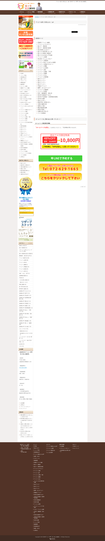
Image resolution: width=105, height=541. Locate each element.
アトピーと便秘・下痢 (44, 71)
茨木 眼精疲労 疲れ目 (45, 93)
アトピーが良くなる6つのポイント (27, 107)
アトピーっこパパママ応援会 (39, 507)
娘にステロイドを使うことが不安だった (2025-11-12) (27, 435)
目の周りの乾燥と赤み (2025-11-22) (25, 432)
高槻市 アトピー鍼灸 (44, 42)
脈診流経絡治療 (42, 107)
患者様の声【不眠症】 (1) (25, 303)
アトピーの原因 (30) (23, 269)
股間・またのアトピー (44, 87)
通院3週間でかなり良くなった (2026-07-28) (27, 415)
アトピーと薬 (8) (23, 262)
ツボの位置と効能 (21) (24, 280)
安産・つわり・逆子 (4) (24, 273)
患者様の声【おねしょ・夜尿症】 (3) (25, 318)
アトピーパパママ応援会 (26, 153)
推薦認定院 (23, 82)
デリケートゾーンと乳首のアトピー (26, 137)
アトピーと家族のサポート (45, 64)
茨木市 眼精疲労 (24, 147)
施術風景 (22, 84)
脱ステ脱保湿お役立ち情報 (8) (25, 253)
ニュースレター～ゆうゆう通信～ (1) (25, 337)
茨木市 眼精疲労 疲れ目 (39, 512)
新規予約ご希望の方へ (44, 102)
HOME (22, 73)
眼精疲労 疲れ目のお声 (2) (25, 255)
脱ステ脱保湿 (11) (23, 247)
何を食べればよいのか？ (26, 102)
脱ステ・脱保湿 (42, 46)
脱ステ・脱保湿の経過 (44, 48)
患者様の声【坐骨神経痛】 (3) (25, 307)
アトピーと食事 (42, 57)
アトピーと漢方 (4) (23, 271)
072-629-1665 (23, 367)
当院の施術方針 (42, 104)
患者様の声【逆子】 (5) (24, 293)
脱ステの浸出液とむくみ (45, 51)
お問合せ (22, 156)
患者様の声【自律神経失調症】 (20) (25, 298)
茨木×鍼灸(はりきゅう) (25, 197)
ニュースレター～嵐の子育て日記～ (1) (25, 341)
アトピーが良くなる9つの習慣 (47, 62)
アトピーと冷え (42, 75)
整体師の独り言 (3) (23, 331)
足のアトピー (42, 84)
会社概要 (22, 403)
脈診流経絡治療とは (25, 170)
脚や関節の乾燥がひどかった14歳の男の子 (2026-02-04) (26, 420)
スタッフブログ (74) (23, 328)
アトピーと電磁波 (43, 89)
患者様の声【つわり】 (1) (25, 291)
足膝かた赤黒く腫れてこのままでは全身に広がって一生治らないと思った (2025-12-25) (27, 426)
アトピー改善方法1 (51, 450)
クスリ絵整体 (42, 113)
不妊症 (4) (21, 277)
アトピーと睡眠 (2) (23, 264)
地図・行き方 (23, 79)
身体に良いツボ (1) (23, 282)
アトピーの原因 (42, 91)
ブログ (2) (21, 346)
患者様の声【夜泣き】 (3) (25, 301)
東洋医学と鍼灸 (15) (23, 288)
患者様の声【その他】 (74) (25, 326)
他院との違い (42, 106)
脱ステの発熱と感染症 (44, 53)
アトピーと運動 (42, 66)
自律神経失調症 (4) (23, 275)
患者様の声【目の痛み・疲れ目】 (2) (25, 314)
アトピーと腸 (42, 69)
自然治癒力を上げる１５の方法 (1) (26, 334)
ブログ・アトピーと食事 (39, 509)
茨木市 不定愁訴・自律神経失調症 (48, 97)
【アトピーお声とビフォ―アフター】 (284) (25, 250)
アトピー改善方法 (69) (24, 258)
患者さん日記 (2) (23, 245)
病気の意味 (41, 109)
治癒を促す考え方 (43, 111)
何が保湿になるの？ (44, 49)
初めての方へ (42, 100)
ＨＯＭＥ (37, 16)
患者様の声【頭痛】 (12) (24, 305)
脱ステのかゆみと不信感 (45, 55)
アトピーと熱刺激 (43, 77)
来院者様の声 (23, 77)
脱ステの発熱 (23, 97)
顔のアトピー (42, 78)
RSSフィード (76, 446)
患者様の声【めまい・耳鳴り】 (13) (25, 310)
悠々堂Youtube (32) (23, 286)
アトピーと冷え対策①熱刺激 (26, 123)
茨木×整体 (26, 199)
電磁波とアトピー (24, 140)
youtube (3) (21, 344)
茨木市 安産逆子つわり (44, 95)
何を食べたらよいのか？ (45, 59)
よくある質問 (50, 452)
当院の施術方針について (26, 166)
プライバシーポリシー (25, 406)
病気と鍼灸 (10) (22, 284)
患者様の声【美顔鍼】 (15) (25, 320)
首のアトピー (42, 80)
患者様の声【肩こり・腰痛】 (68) (25, 323)
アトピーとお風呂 (43, 68)
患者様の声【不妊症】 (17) (25, 295)
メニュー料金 (23, 75)
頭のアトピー (42, 82)
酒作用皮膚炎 (23, 126)
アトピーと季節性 (43, 60)
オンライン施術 (24, 86)
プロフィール (23, 80)
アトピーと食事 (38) (23, 260)
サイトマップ (23, 408)
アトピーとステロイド (44, 44)
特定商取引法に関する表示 (65, 451)
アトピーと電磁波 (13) (24, 266)
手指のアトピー (42, 86)
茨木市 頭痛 (41, 98)
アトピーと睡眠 (42, 73)
